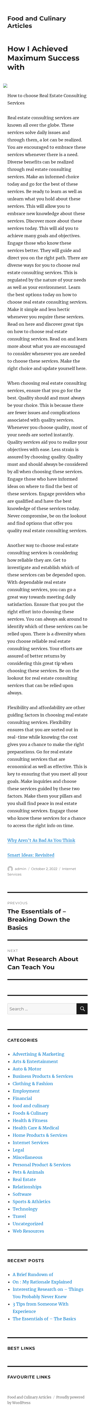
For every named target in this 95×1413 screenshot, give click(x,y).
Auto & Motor (27, 1068)
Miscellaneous (27, 1157)
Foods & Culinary (30, 1113)
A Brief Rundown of (33, 1274)
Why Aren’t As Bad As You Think (41, 840)
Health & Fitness (30, 1120)
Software (22, 1194)
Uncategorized (28, 1223)
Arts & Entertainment (35, 1061)
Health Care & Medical (36, 1127)
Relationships (27, 1186)
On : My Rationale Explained (42, 1281)
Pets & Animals (28, 1172)
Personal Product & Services (42, 1164)
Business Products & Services (43, 1076)
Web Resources (28, 1231)
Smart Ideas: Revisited (30, 855)
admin (20, 869)
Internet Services (31, 1142)
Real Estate (24, 1179)
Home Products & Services (40, 1135)
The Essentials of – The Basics (44, 1318)
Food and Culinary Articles (29, 1397)
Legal (18, 1150)
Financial (22, 1098)
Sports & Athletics (31, 1201)
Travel (19, 1216)
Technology (25, 1209)
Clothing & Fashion (33, 1083)
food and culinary (31, 1105)
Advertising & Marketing (38, 1054)
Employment (26, 1091)
